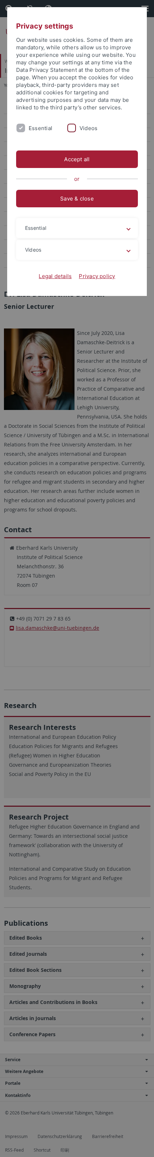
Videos (88, 128)
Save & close (77, 198)
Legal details (55, 276)
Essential (40, 128)
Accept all (77, 159)
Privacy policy (97, 276)
